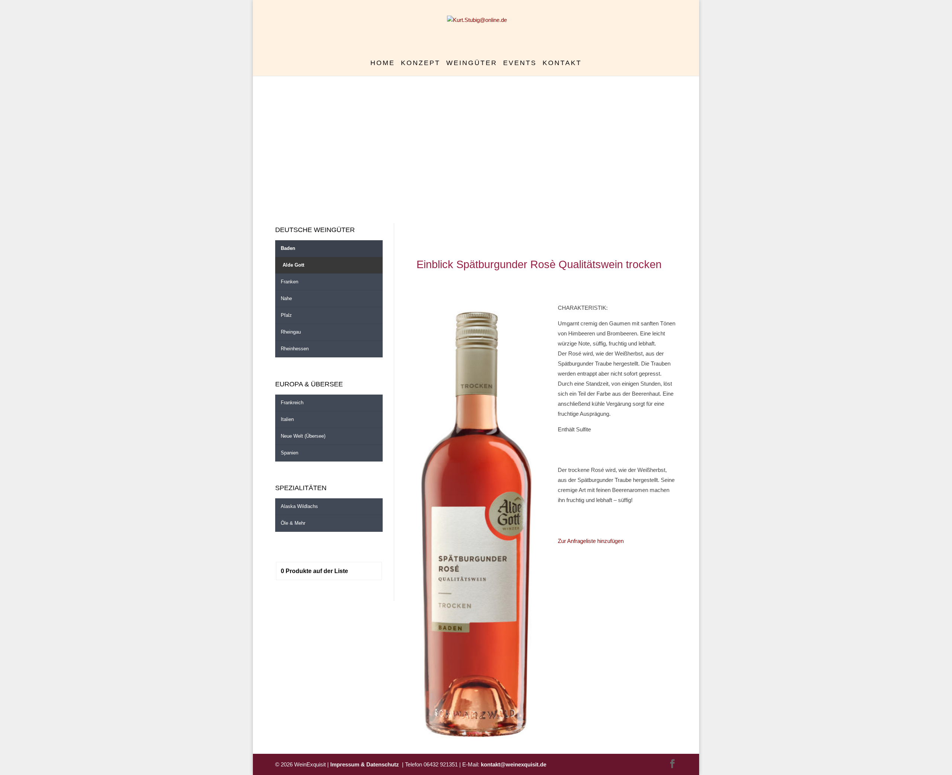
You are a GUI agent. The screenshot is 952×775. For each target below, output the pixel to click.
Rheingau (291, 332)
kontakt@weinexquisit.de (513, 764)
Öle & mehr (293, 523)
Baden (288, 248)
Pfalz (286, 315)
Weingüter (471, 63)
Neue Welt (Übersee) (303, 436)
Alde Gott (293, 265)
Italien (287, 419)
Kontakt (562, 63)
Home (382, 63)
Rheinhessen (295, 348)
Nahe (286, 298)
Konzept (420, 63)
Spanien (289, 453)
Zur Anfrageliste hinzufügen (591, 541)
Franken (289, 281)
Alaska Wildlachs (299, 506)
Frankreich (292, 402)
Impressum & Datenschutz (366, 764)
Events (520, 63)
